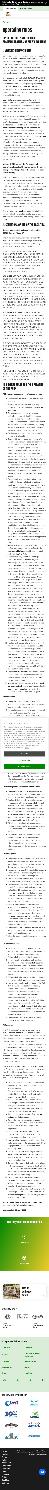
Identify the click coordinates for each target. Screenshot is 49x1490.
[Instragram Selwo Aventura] (17, 1380)
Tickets (5, 1361)
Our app (27, 1367)
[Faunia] (34, 1414)
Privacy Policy (5, 1458)
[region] (24, 745)
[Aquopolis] (34, 1436)
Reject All (24, 754)
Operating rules (6, 1469)
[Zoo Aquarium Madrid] (11, 1414)
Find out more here (23, 4)
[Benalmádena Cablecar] (34, 1403)
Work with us (30, 1361)
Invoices (28, 1373)
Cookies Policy (5, 1475)
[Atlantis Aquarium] (11, 1436)
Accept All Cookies (24, 766)
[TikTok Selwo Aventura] (4, 1380)
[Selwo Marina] (11, 1403)
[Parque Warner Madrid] (11, 1425)
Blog (4, 1373)
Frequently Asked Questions (32, 1354)
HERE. (27, 747)
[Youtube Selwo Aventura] (44, 1380)
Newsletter (7, 1367)
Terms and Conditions (6, 1464)
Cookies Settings (5, 1481)
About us (6, 1347)
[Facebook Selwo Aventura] (30, 1380)
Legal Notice (5, 1452)
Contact (5, 1354)
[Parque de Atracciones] (34, 1425)
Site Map (28, 1347)
